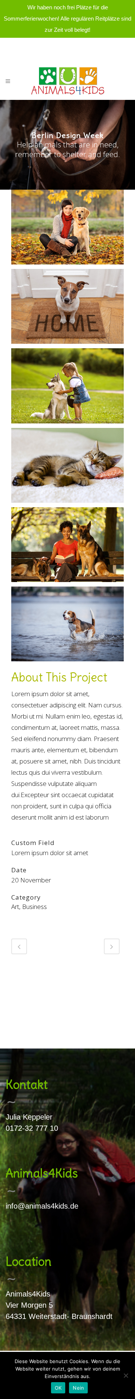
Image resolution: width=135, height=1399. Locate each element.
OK (58, 1388)
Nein (78, 1388)
